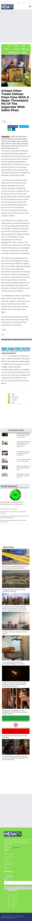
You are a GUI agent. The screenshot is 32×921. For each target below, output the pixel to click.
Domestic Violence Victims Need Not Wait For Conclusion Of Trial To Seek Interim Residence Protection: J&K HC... (15, 608)
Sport (23, 52)
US (6, 46)
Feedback (7, 869)
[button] (23, 3)
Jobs (5, 866)
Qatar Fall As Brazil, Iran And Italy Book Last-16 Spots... (23, 467)
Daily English (9, 876)
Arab (23, 46)
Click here (15, 847)
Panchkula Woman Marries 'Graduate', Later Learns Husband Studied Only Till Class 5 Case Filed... (15, 758)
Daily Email (14, 902)
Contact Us (7, 859)
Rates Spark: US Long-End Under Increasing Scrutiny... (23, 475)
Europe (15, 46)
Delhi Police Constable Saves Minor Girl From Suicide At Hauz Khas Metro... (15, 567)
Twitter (13, 897)
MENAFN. (13, 916)
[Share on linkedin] (13, 129)
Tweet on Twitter (24, 126)
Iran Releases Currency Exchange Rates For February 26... (23, 453)
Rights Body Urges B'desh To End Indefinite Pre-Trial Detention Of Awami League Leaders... (15, 712)
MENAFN (6, 137)
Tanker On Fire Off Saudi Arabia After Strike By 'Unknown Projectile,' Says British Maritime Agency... (14, 684)
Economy (16, 49)
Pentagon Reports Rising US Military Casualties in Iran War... (14, 590)
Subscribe (18, 887)
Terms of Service (9, 854)
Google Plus (14, 899)
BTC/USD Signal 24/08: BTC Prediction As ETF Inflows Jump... (23, 435)
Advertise (7, 861)
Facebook (14, 894)
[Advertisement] (16, 26)
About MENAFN (8, 864)
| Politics (6, 49)
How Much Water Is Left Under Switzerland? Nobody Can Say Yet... (13, 663)
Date (4, 121)
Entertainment (10, 52)
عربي (19, 3)
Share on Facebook (12, 126)
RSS (12, 907)
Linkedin (13, 904)
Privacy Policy (8, 856)
